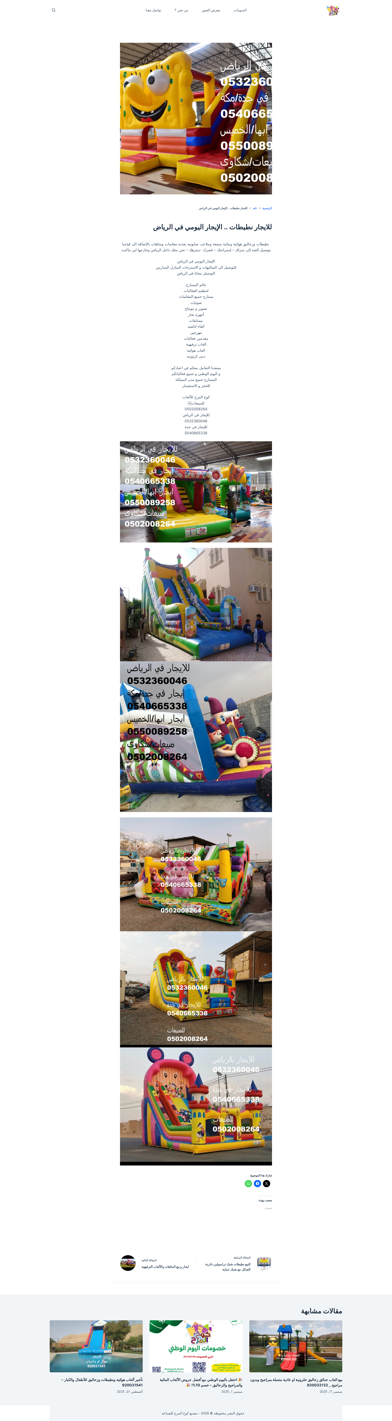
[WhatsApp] (167, 1238)
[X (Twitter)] (206, 1238)
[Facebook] (225, 1238)
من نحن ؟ (181, 10)
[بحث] (53, 10)
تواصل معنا (153, 10)
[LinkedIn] (186, 1238)
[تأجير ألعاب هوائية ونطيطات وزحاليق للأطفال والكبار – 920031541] (96, 1346)
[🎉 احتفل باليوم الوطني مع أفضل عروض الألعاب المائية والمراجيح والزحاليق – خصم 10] (196, 1346)
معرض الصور (211, 10)
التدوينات (240, 10)
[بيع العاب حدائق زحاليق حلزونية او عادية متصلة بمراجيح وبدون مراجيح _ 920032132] (295, 1346)
